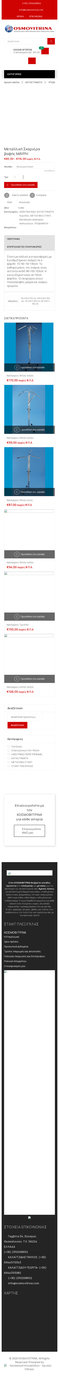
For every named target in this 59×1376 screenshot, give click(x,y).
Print (9, 202)
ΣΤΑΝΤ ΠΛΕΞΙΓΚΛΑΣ (22, 766)
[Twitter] (19, 227)
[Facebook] (23, 227)
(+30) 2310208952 (31, 3)
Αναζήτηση (17, 725)
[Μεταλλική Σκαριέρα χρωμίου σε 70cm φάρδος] (48, 149)
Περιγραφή (13, 238)
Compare (41, 194)
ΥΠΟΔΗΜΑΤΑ (41, 223)
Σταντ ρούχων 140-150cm (25, 750)
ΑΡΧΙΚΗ (20, 16)
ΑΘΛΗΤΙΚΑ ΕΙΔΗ (27, 211)
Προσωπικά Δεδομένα (16, 946)
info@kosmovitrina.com (31, 9)
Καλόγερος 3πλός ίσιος (20, 500)
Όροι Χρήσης (11, 941)
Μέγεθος (8, 166)
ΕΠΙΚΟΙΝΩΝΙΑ (35, 16)
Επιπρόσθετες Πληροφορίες (24, 246)
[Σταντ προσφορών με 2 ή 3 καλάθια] (53, 149)
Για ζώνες (16, 746)
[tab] (29, 239)
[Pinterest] (26, 227)
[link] (29, 1367)
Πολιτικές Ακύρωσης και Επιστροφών (24, 956)
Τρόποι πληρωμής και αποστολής (22, 951)
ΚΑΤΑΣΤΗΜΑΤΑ (33, 82)
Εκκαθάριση (49, 170)
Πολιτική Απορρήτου (15, 961)
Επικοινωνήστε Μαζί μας (31, 830)
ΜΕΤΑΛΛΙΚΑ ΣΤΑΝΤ (40, 215)
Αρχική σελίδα (11, 82)
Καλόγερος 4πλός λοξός (20, 686)
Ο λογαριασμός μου (14, 966)
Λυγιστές (24, 215)
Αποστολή (24, 202)
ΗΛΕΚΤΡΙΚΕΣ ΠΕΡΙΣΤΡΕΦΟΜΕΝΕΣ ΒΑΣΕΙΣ (28, 754)
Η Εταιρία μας (11, 936)
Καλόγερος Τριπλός (18, 624)
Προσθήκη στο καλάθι (23, 184)
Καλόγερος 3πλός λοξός (20, 375)
